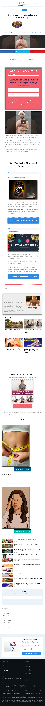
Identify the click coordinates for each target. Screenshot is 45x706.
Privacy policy (4, 667)
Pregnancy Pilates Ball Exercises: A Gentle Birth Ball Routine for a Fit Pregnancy (33, 326)
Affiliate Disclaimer (16, 414)
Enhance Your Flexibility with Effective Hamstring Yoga (26, 573)
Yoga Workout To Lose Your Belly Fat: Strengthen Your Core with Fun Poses (28, 579)
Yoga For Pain (6, 617)
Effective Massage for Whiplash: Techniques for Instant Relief (14, 346)
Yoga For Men (6, 615)
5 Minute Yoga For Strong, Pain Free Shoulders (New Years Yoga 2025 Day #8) (27, 559)
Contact (3, 666)
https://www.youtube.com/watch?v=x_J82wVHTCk (16, 151)
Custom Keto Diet (13, 231)
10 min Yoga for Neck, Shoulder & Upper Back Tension (25, 554)
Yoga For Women (6, 627)
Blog (4, 611)
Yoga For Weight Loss (7, 624)
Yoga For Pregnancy (7, 620)
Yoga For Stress (6, 622)
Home (3, 663)
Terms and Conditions (6, 668)
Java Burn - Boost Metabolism (16, 177)
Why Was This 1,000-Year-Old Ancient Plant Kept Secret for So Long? (14, 326)
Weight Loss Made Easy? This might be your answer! (25, 539)
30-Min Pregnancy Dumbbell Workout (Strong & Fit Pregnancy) (27, 569)
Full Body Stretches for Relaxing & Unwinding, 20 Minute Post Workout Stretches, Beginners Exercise (33, 346)
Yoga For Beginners (7, 613)
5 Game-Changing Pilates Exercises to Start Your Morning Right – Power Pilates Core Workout (28, 550)
